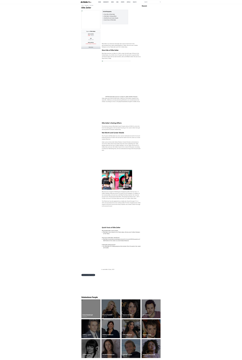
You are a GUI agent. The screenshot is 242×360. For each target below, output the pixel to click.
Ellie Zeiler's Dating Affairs (110, 16)
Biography (106, 2)
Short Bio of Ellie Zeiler (109, 14)
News (112, 2)
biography (86, 5)
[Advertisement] (121, 33)
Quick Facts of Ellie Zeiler (110, 20)
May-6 (92, 35)
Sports (122, 2)
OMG (117, 2)
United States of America (91, 43)
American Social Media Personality (88, 275)
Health (134, 2)
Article (128, 2)
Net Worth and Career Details (111, 18)
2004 (89, 35)
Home (99, 2)
